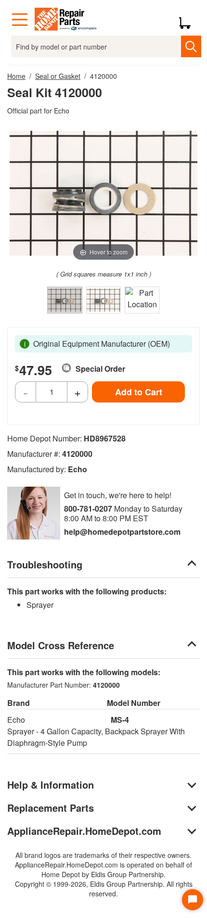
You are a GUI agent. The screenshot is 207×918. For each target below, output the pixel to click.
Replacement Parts (50, 808)
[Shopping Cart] (188, 19)
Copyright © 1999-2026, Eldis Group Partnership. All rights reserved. (104, 888)
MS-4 (120, 719)
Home (16, 76)
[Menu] (19, 20)
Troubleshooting (44, 564)
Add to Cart (138, 392)
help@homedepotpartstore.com (122, 531)
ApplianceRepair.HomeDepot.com (84, 831)
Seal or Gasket (57, 76)
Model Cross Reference (60, 645)
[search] (191, 46)
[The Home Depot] (66, 20)
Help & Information (50, 785)
